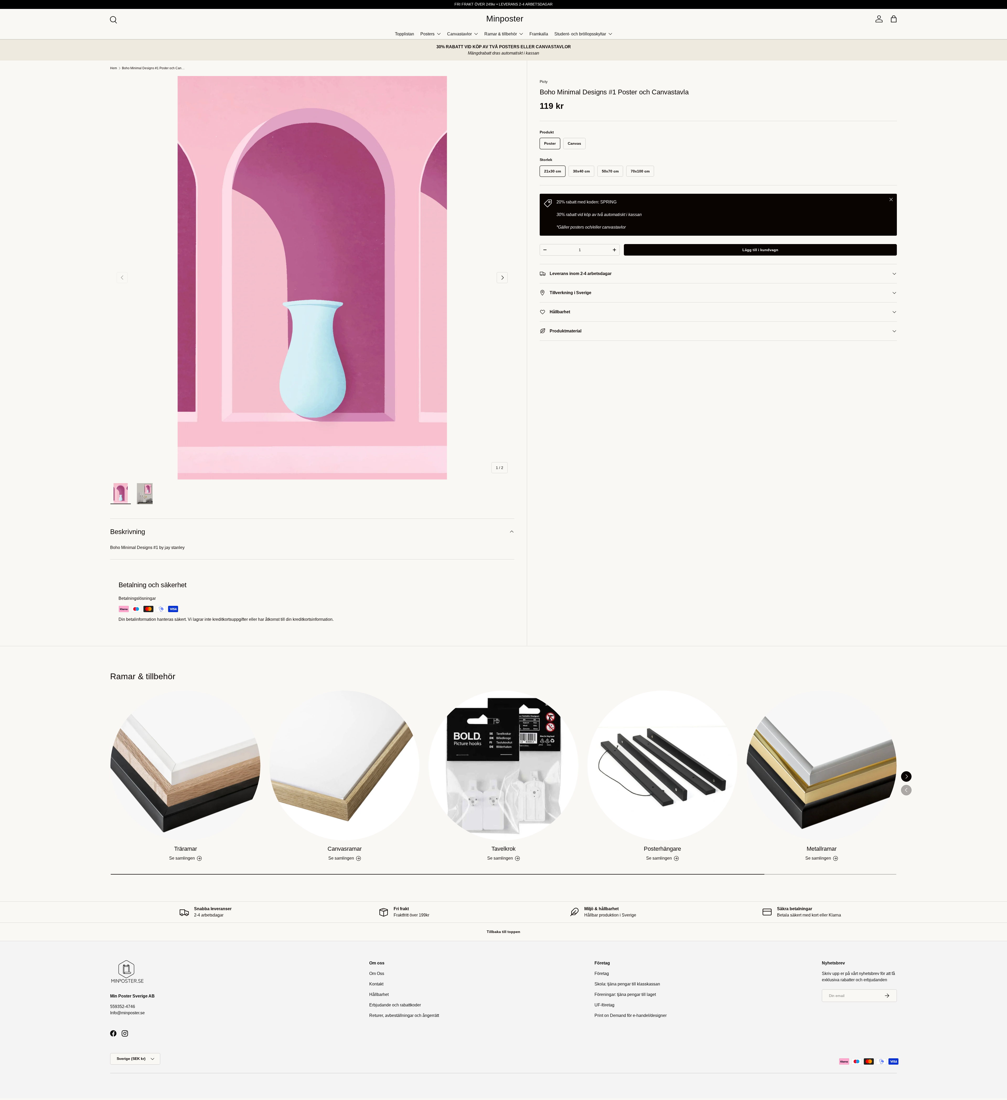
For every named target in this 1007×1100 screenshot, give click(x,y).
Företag (601, 973)
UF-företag (604, 1005)
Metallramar (822, 848)
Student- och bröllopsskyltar (580, 34)
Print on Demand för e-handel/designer (630, 1015)
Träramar (185, 848)
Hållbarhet (379, 994)
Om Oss (376, 973)
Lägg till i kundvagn (760, 250)
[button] (893, 19)
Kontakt (376, 984)
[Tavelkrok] (503, 765)
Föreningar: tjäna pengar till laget (625, 994)
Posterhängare (662, 848)
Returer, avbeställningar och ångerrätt (404, 1015)
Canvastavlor (459, 34)
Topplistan (404, 34)
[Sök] (113, 19)
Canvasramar (345, 848)
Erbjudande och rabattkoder (395, 1005)
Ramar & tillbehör (500, 34)
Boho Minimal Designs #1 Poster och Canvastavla (153, 68)
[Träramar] (185, 765)
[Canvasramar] (344, 765)
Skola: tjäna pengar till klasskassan (627, 984)
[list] (312, 277)
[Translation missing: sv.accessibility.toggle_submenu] (439, 34)
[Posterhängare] (662, 765)
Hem (113, 68)
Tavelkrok (503, 848)
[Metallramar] (822, 765)
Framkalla (538, 34)
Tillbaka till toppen (503, 932)
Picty (544, 81)
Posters (427, 34)
